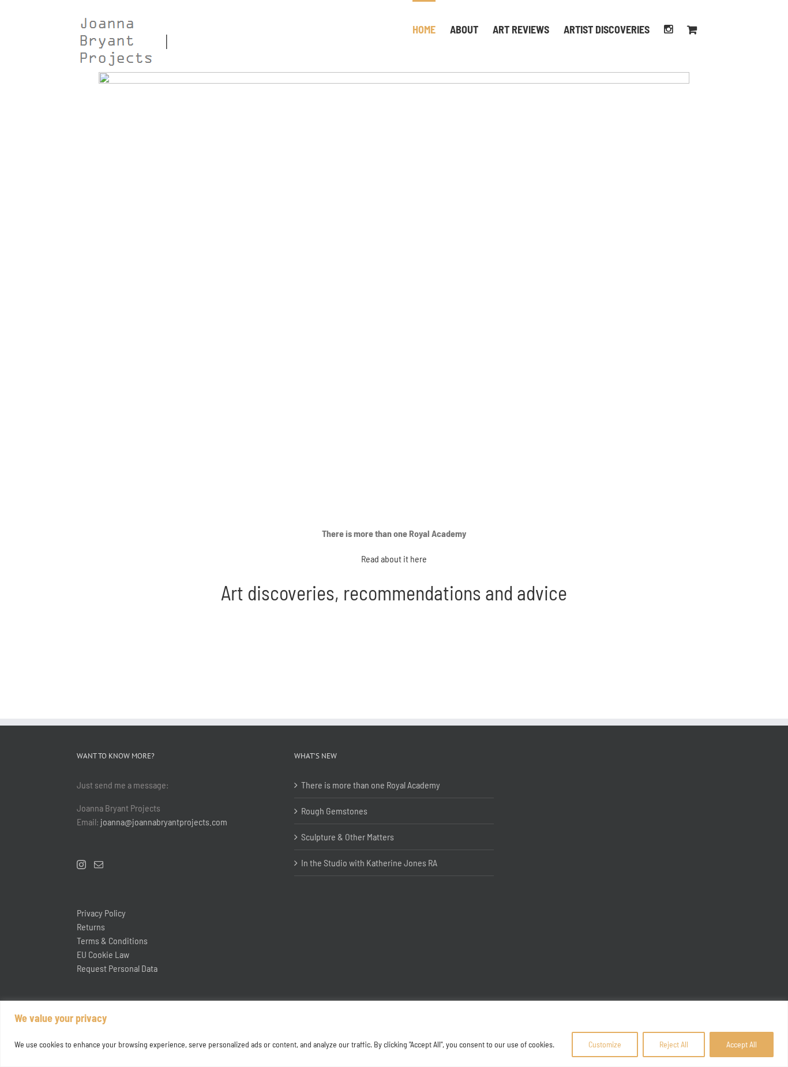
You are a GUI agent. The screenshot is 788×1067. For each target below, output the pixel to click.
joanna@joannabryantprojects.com (163, 821)
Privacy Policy (101, 912)
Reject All (673, 1044)
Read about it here (394, 558)
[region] (394, 1034)
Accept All (741, 1044)
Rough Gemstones (334, 810)
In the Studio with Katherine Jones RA (369, 862)
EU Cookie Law (103, 954)
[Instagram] (668, 28)
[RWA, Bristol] (394, 76)
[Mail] (98, 864)
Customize (604, 1044)
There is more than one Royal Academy (370, 784)
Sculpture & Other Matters (347, 836)
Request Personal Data (117, 968)
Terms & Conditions (112, 940)
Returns (91, 926)
